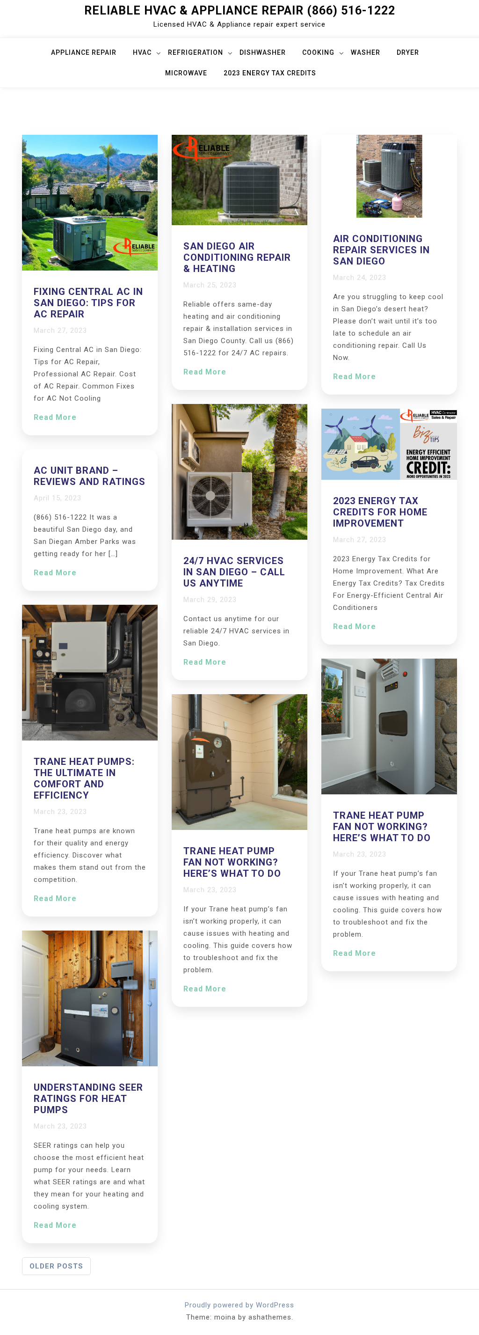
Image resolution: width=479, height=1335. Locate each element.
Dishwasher (263, 52)
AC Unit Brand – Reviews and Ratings (89, 476)
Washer (365, 52)
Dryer (408, 52)
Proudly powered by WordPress (239, 1305)
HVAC (142, 52)
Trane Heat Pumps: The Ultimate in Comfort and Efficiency (84, 778)
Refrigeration (195, 52)
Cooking (318, 52)
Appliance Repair (83, 52)
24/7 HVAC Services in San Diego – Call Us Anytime (234, 572)
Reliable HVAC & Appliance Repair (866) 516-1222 (239, 10)
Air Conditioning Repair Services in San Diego (381, 250)
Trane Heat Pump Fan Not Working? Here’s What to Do (232, 862)
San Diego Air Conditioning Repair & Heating (237, 257)
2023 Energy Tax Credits (270, 73)
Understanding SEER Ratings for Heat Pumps (88, 1098)
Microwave (186, 73)
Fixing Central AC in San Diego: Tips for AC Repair (88, 303)
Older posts (56, 1266)
